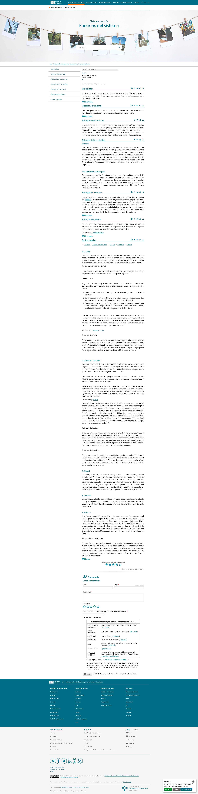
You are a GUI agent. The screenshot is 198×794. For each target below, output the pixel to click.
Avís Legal (66, 791)
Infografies (53, 736)
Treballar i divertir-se (56, 719)
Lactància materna (81, 719)
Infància (78, 692)
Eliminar (52, 705)
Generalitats (55, 69)
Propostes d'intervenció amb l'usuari (61, 743)
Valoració (86, 603)
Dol (77, 705)
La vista (87, 245)
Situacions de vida (91, 2)
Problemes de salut (105, 2)
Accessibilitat (88, 746)
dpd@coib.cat (106, 649)
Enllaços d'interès (86, 84)
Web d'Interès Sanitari (57, 767)
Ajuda (129, 733)
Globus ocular (98, 330)
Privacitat (52, 791)
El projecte (87, 729)
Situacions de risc (106, 705)
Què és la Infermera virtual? (92, 733)
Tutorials (136, 2)
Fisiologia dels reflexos (58, 94)
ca (145, 2)
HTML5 (52, 771)
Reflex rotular (98, 232)
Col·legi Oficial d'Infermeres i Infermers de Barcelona (100, 750)
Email (129, 585)
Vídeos (52, 733)
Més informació (186, 789)
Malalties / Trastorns (107, 692)
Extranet (83, 791)
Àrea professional (126, 2)
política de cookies (182, 786)
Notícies (128, 715)
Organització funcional (58, 74)
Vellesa (78, 702)
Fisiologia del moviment (58, 89)
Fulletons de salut (55, 740)
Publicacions (88, 740)
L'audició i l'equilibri (99, 245)
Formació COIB (54, 750)
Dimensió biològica (84, 64)
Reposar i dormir (55, 709)
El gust (112, 245)
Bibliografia (96, 84)
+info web (105, 627)
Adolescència (80, 695)
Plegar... (86, 559)
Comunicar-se (54, 715)
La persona (73, 64)
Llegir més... (87, 102)
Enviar (87, 673)
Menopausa (79, 709)
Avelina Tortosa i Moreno (89, 75)
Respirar (53, 695)
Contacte (130, 743)
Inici (51, 64)
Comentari (87, 592)
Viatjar (78, 712)
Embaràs (78, 715)
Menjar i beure (55, 698)
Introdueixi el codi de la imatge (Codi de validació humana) (105, 611)
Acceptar (168, 789)
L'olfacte (120, 245)
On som (86, 743)
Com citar (102, 84)
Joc (127, 705)
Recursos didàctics (132, 692)
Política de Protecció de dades (116, 659)
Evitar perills (54, 712)
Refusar (176, 789)
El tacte (129, 245)
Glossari (128, 709)
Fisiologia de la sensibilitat (59, 84)
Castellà (135, 729)
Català (128, 729)
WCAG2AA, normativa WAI (58, 769)
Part (77, 722)
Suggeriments (75, 791)
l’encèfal (88, 200)
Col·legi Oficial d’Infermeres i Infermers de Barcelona (74, 787)
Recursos (116, 2)
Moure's (52, 702)
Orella (95, 400)
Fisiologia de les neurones (59, 79)
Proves (103, 698)
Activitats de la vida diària (76, 2)
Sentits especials (56, 99)
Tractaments (105, 702)
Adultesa (78, 698)
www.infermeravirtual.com (110, 656)
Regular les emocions (133, 695)
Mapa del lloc (131, 736)
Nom (84, 585)
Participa (53, 746)
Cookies (60, 791)
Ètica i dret (129, 702)
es (148, 2)
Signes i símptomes (107, 695)
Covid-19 (128, 712)
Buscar (129, 747)
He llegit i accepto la (108, 660)
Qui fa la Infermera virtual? (92, 736)
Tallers (128, 698)
